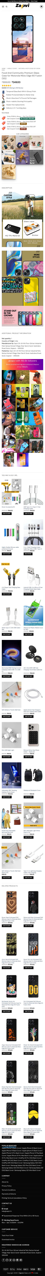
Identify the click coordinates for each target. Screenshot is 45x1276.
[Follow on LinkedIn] (17, 1260)
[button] (3, 6)
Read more (28, 554)
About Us (5, 1182)
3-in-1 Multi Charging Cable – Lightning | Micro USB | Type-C (33, 548)
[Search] (6, 7)
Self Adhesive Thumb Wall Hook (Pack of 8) (11, 871)
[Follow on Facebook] (3, 1260)
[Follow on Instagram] (7, 1260)
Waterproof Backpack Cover (32, 790)
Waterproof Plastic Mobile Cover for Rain (33, 628)
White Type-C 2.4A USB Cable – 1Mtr (11, 628)
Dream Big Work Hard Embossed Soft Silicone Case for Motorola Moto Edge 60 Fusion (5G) (11, 1088)
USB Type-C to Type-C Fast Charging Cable (32, 507)
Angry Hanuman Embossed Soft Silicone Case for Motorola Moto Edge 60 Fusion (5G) (11, 1046)
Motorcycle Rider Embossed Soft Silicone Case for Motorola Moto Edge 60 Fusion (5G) (33, 919)
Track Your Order (8, 1235)
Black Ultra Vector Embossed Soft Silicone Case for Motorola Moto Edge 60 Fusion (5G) (33, 1130)
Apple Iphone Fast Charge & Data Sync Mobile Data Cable (32, 710)
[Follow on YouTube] (20, 1260)
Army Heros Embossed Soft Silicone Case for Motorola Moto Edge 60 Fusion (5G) (11, 961)
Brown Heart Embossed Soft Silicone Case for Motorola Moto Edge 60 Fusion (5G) (11, 919)
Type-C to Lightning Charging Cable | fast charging (32, 871)
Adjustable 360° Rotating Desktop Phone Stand (9, 791)
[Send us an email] (13, 1260)
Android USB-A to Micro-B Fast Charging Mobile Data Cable (33, 588)
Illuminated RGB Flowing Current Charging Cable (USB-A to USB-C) (11, 669)
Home (3, 68)
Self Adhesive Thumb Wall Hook (11, 710)
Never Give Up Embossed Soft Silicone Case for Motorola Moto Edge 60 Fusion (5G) (33, 961)
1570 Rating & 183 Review (14, 88)
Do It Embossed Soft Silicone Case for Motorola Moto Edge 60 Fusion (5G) (33, 1003)
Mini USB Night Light (8, 750)
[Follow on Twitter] (10, 1260)
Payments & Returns (9, 1194)
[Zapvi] (22, 6)
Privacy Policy (7, 1186)
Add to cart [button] (6, 513)
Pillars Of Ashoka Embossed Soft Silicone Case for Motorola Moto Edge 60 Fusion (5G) (11, 1130)
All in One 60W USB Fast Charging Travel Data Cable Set (33, 668)
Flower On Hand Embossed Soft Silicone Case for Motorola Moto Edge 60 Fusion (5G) (33, 1046)
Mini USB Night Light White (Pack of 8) (32, 831)
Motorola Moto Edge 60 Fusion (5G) (21, 69)
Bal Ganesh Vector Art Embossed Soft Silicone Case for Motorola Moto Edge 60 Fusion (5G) (11, 1004)
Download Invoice (8, 1239)
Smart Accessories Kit (8, 507)
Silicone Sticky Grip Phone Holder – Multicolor (31, 751)
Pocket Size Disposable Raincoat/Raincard (8, 831)
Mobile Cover (12, 68)
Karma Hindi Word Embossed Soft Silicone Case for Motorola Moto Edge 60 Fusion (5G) (33, 1088)
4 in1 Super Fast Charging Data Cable (11, 588)
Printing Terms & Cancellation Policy (14, 1198)
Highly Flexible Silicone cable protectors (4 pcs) (10, 548)
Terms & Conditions (8, 1190)
